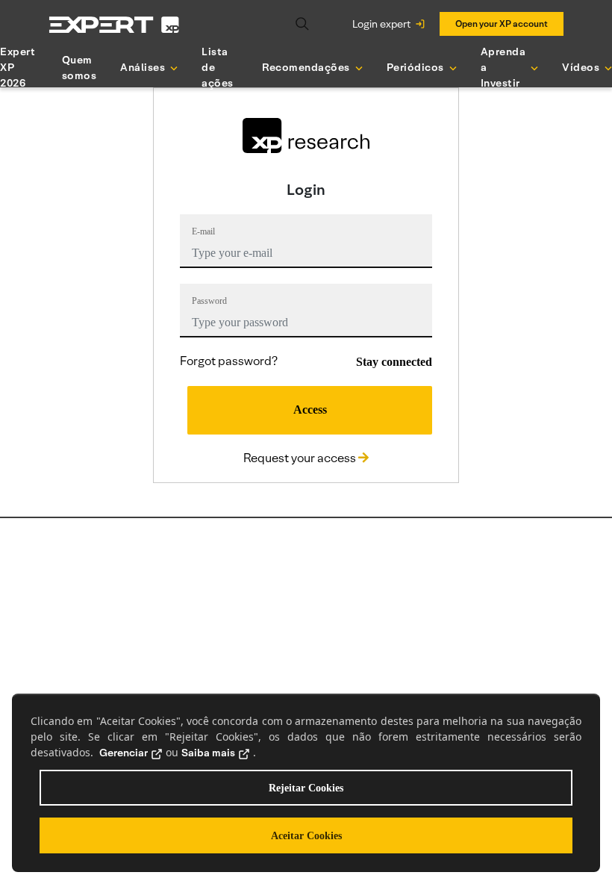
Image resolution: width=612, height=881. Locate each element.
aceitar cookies (306, 835)
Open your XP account (501, 23)
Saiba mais (208, 752)
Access (310, 409)
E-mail (203, 231)
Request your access (300, 458)
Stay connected (394, 361)
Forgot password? (229, 361)
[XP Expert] (114, 24)
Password (209, 301)
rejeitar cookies (306, 788)
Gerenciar (123, 752)
